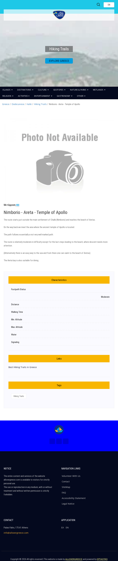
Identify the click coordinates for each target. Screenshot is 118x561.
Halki (29, 104)
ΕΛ (62, 527)
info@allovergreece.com (16, 532)
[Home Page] (59, 429)
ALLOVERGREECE (73, 559)
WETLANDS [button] (98, 89)
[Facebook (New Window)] (52, 441)
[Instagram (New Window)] (59, 441)
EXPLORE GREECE (59, 60)
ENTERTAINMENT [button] (42, 96)
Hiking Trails (40, 104)
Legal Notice (68, 503)
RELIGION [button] (7, 96)
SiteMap (66, 487)
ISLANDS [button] (6, 89)
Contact (66, 481)
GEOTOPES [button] (58, 89)
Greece (5, 104)
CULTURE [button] (42, 89)
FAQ (64, 492)
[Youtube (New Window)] (66, 441)
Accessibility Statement (74, 498)
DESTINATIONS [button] (24, 89)
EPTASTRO (102, 559)
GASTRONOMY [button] (64, 96)
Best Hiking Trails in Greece (22, 367)
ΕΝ (67, 527)
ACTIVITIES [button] (23, 96)
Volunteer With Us (71, 476)
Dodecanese (18, 104)
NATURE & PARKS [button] (78, 89)
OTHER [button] (80, 96)
